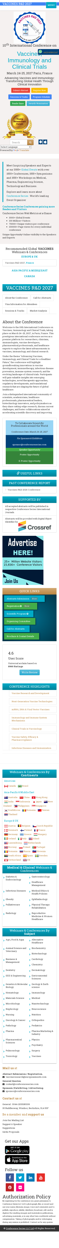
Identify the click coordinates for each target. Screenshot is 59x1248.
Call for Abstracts (42, 297)
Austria (12, 825)
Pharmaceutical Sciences (14, 1041)
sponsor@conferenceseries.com (29, 444)
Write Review (30, 672)
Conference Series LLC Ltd (20, 1228)
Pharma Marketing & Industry (42, 1033)
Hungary (42, 834)
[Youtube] (41, 1178)
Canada (12, 785)
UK (28, 859)
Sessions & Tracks (19, 97)
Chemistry (37, 964)
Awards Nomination (38, 103)
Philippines (24, 805)
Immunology (38, 992)
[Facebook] (10, 1178)
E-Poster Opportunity (29, 460)
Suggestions (8, 1127)
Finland (28, 830)
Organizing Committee (18, 621)
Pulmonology (13, 1050)
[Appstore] (45, 141)
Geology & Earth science (40, 986)
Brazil (25, 785)
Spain (30, 855)
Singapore (41, 805)
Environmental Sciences (39, 977)
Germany (13, 834)
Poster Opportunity (29, 454)
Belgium (26, 825)
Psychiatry (37, 1044)
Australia (12, 797)
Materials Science (15, 998)
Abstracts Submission (22, 598)
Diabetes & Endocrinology (13, 878)
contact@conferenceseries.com (22, 1084)
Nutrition (36, 1014)
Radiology (11, 913)
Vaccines (36, 1056)
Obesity (10, 899)
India (10, 801)
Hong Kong (41, 797)
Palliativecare (13, 904)
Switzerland (14, 859)
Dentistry (10, 970)
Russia (27, 851)
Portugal (40, 847)
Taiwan (45, 810)
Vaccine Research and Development (30, 693)
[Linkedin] (30, 1178)
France (41, 830)
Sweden (43, 855)
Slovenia (41, 851)
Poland (26, 847)
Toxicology (11, 1056)
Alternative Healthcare (37, 941)
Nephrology (12, 1008)
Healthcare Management (38, 884)
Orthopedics (38, 1020)
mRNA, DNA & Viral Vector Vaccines (30, 709)
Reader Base (18, 103)
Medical (36, 998)
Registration (18, 606)
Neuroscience (39, 1008)
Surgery (36, 1050)
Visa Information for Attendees (21, 304)
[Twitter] (20, 1178)
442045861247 (50, 52)
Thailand (12, 814)
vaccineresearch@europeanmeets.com (26, 1076)
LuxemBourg (15, 842)
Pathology (11, 1025)
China (27, 797)
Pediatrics (37, 1025)
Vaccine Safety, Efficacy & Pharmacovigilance (25, 738)
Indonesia (25, 801)
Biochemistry (39, 948)
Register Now (39, 90)
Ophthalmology (40, 899)
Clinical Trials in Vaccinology (27, 728)
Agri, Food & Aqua (15, 939)
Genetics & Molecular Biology (17, 986)
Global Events (29, 169)
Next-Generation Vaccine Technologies (32, 701)
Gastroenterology (41, 876)
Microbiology (13, 1003)
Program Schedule (41, 97)
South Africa (14, 855)
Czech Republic (45, 825)
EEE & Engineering (16, 975)
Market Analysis (38, 310)
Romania (31, 810)
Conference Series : (18, 195)
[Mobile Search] (30, 142)
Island (36, 838)
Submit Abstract (20, 90)
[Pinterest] (10, 1187)
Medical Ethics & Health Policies (40, 892)
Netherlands (34, 842)
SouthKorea (14, 810)
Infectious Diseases (16, 890)
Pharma (10, 1031)
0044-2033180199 (21, 1104)
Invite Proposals (10, 1131)
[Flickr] (20, 1187)
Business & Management (13, 961)
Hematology (12, 992)
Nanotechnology (40, 1003)
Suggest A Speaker (12, 1124)
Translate (24, 150)
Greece (27, 834)
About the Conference (16, 297)
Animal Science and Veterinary (16, 950)
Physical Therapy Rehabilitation (41, 906)
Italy (24, 838)
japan (39, 801)
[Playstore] (41, 141)
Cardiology (37, 959)
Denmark (13, 830)
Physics (36, 1039)
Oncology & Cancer (15, 1020)
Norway (12, 847)
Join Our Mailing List (13, 1120)
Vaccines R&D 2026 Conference (24, 489)
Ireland (12, 838)
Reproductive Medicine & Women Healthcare (42, 916)
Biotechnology (39, 953)
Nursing (10, 1014)
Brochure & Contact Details (20, 636)
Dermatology (38, 970)
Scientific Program (17, 613)
